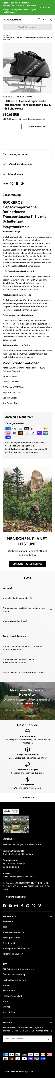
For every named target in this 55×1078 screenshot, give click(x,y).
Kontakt (6, 985)
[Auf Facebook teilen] (17, 183)
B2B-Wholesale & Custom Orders (18, 969)
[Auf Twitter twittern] (11, 183)
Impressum (8, 921)
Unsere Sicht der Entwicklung (27, 564)
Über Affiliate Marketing (14, 974)
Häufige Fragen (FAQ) (12, 996)
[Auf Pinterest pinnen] (22, 183)
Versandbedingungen (13, 953)
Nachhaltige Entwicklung (14, 980)
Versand (15, 119)
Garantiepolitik (10, 943)
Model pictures (10, 990)
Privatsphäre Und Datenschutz (17, 948)
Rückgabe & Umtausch (13, 932)
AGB (5, 927)
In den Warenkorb (36, 126)
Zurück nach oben (27, 797)
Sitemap (6, 1006)
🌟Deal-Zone (11, 67)
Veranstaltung (9, 1012)
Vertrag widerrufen (16, 897)
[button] (27, 134)
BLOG (5, 1001)
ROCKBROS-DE (13, 1071)
